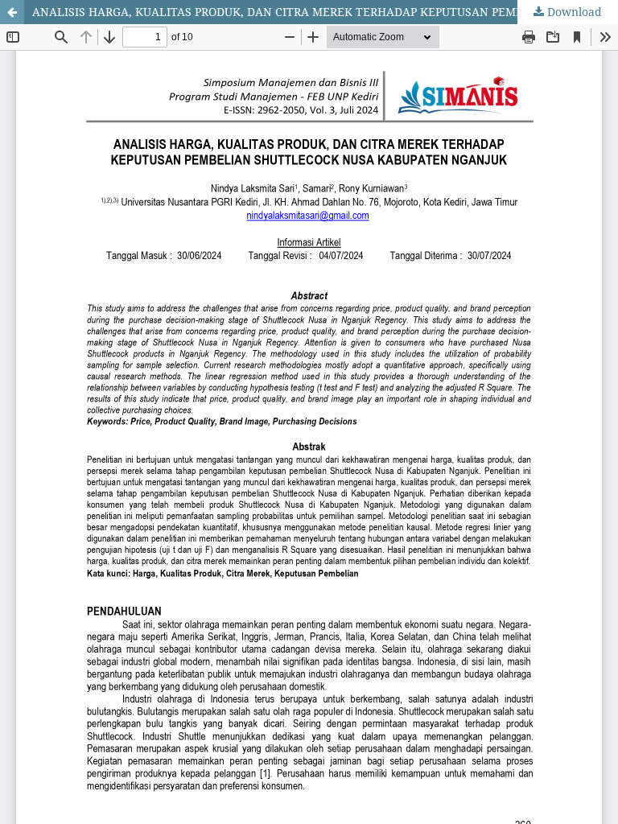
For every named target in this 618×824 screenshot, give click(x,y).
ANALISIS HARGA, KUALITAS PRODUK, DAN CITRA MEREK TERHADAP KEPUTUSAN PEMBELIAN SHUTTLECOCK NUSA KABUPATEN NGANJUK (325, 11)
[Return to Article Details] (12, 12)
